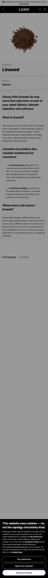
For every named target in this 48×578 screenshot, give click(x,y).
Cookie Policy (16, 552)
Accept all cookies (24, 573)
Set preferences (24, 559)
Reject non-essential (24, 566)
